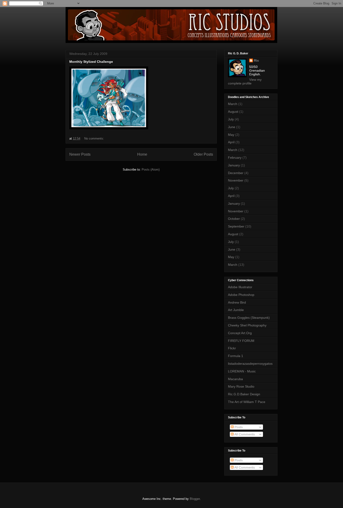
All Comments (244, 434)
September (236, 226)
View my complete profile (245, 81)
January (234, 165)
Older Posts (203, 154)
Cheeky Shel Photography (247, 325)
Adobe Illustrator (240, 287)
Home (142, 154)
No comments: (94, 138)
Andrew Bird (237, 302)
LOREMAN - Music (242, 371)
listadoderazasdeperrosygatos (250, 363)
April (231, 142)
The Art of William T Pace (246, 402)
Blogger (195, 499)
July (231, 119)
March (232, 104)
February (235, 157)
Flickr (232, 348)
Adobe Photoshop (241, 295)
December (235, 173)
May (231, 135)
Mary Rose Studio (241, 386)
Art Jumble (236, 310)
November (235, 180)
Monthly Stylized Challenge (91, 61)
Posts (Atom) (151, 169)
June (231, 127)
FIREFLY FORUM (241, 341)
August (233, 111)
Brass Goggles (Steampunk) (249, 317)
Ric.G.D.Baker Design (244, 394)
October (234, 219)
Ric (256, 60)
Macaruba (235, 379)
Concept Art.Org (240, 333)
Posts (238, 427)
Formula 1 (235, 356)
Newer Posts (80, 154)
